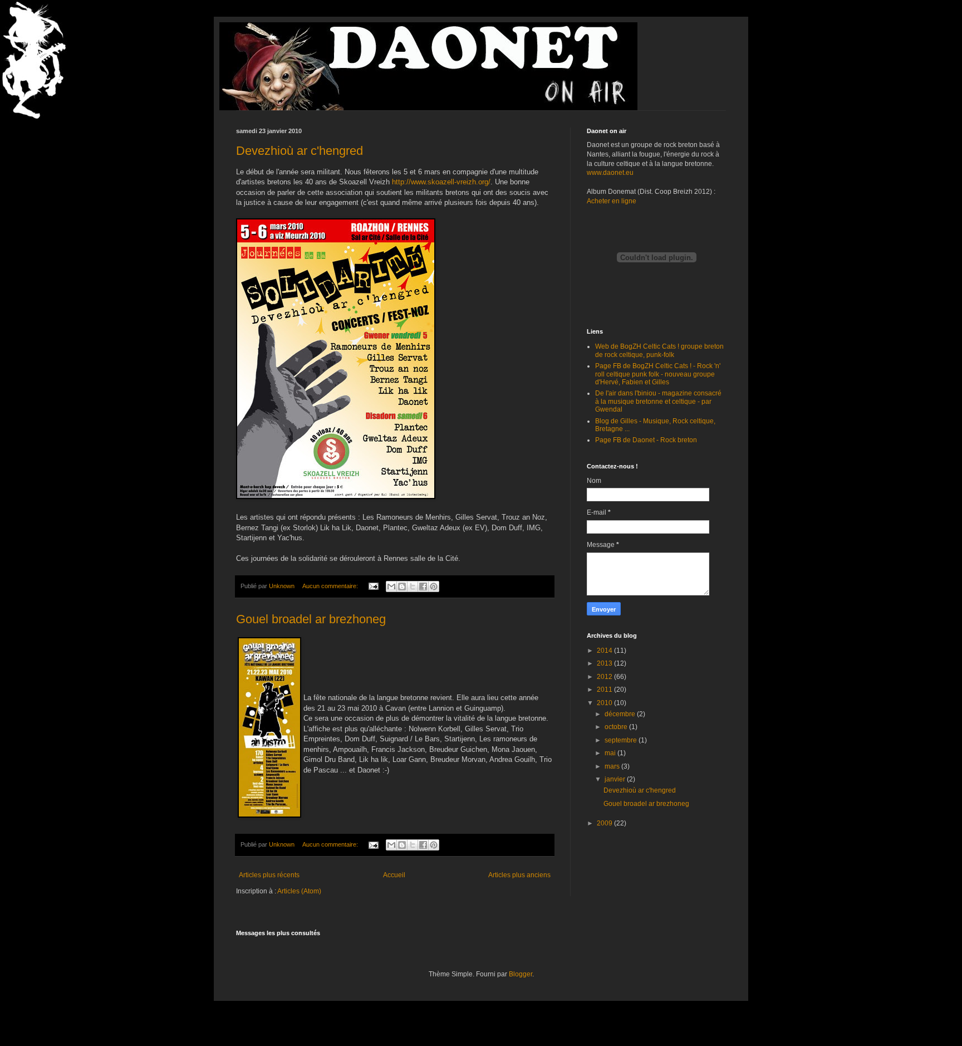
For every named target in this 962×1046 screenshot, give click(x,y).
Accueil (394, 875)
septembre (622, 740)
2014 (605, 650)
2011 (605, 689)
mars (613, 766)
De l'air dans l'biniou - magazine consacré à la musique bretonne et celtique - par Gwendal (658, 401)
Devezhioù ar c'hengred (299, 151)
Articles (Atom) (299, 891)
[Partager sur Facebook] (423, 586)
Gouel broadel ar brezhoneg (311, 619)
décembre (621, 714)
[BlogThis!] (402, 586)
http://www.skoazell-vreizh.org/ (441, 182)
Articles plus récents (269, 875)
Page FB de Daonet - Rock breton (646, 440)
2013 (605, 663)
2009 (605, 823)
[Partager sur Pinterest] (433, 586)
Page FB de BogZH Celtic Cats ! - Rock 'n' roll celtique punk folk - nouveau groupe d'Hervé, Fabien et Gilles (657, 374)
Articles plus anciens (519, 875)
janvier (616, 779)
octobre (617, 727)
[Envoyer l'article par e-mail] (373, 586)
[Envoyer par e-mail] (391, 586)
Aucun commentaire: (331, 586)
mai (611, 753)
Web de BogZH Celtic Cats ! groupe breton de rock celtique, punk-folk (659, 350)
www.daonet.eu (610, 173)
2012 (605, 677)
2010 (605, 703)
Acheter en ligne (611, 201)
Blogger (520, 974)
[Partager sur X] (412, 586)
